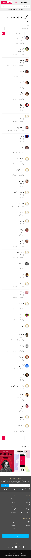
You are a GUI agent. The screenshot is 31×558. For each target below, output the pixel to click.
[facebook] (23, 547)
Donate (9, 2)
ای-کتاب (10, 9)
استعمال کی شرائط (15, 552)
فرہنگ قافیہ (28, 502)
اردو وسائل (28, 509)
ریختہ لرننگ (28, 525)
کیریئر (14, 509)
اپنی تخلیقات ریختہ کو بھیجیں (25, 512)
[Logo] (24, 2)
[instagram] (12, 547)
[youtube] (16, 547)
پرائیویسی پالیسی (19, 489)
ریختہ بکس (13, 528)
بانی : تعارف (13, 502)
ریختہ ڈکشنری (13, 525)
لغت (16, 9)
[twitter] (20, 547)
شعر (19, 9)
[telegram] (8, 547)
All (3, 33)
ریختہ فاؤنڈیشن (13, 499)
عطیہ (29, 499)
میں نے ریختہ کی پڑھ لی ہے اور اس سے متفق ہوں (16, 489)
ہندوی (14, 522)
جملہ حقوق (10, 552)
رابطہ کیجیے (13, 505)
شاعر (22, 9)
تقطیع (29, 505)
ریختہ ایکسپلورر (13, 512)
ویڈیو (14, 9)
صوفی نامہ (28, 522)
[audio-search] (3, 6)
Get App (4, 2)
